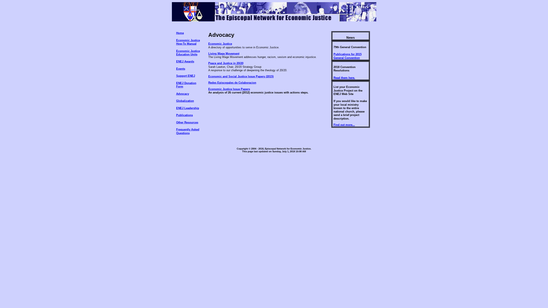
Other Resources (187, 122)
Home (180, 33)
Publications (184, 115)
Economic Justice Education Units (188, 52)
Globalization (185, 100)
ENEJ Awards (185, 61)
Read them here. (344, 77)
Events (180, 68)
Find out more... (344, 124)
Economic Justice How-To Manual (188, 42)
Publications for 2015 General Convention (348, 56)
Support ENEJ (185, 75)
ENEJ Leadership (187, 108)
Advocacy (182, 93)
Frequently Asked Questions (187, 131)
